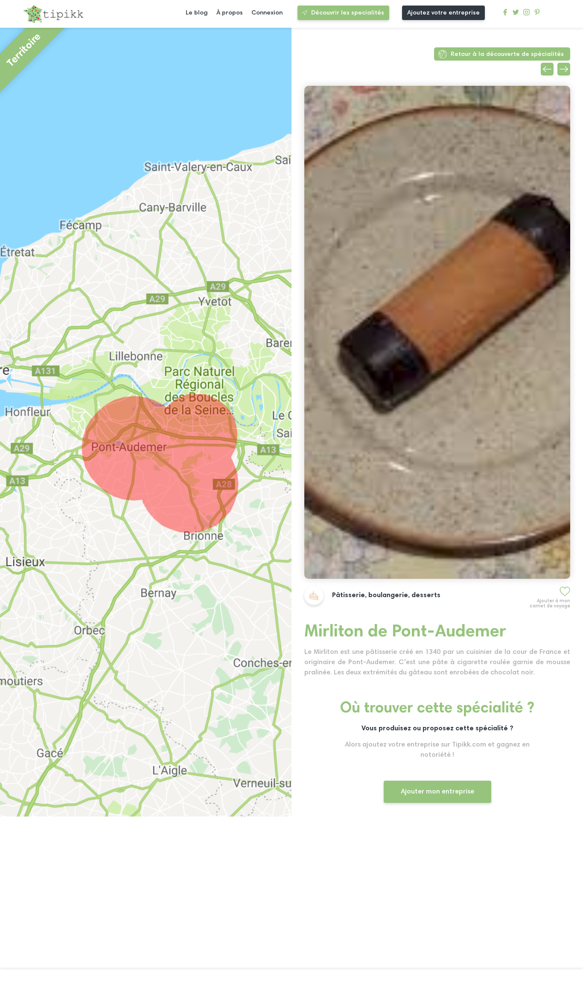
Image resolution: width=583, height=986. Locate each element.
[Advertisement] (437, 893)
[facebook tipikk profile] (505, 14)
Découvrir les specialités (347, 13)
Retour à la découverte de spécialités (507, 54)
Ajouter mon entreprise (437, 791)
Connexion (267, 13)
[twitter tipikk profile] (516, 14)
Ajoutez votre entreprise (443, 13)
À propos (229, 13)
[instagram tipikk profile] (526, 14)
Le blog (197, 13)
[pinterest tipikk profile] (537, 14)
